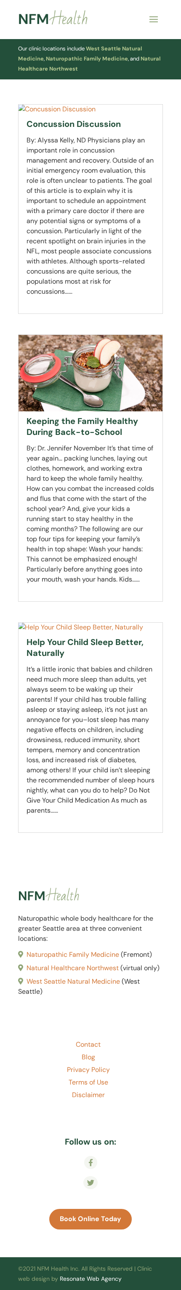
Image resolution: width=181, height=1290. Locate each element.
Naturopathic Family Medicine (87, 58)
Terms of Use (88, 1083)
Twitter (91, 1188)
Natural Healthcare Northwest (73, 968)
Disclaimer (88, 1095)
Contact (88, 1045)
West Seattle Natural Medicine (73, 981)
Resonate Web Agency (91, 1278)
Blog (88, 1057)
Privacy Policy (88, 1070)
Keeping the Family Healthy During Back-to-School (82, 426)
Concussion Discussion (74, 123)
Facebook (90, 1168)
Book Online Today (90, 1218)
